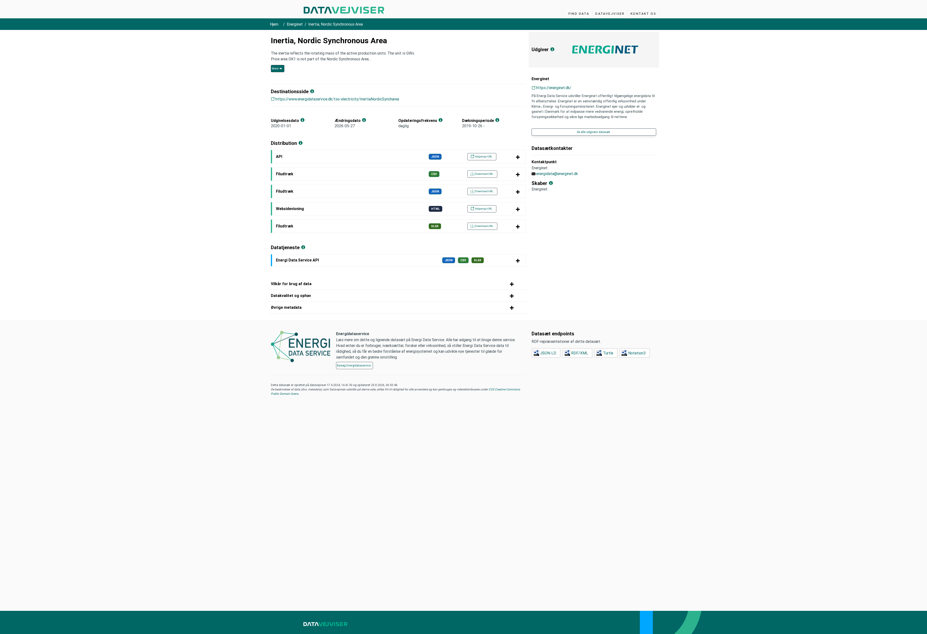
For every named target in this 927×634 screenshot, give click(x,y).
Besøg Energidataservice (354, 365)
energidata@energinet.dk (557, 173)
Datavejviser (610, 13)
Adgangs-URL (483, 156)
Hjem (274, 24)
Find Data (579, 13)
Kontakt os (643, 13)
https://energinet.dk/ (553, 87)
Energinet (295, 24)
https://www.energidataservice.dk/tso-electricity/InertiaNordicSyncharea (337, 99)
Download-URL (484, 174)
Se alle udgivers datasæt (593, 132)
